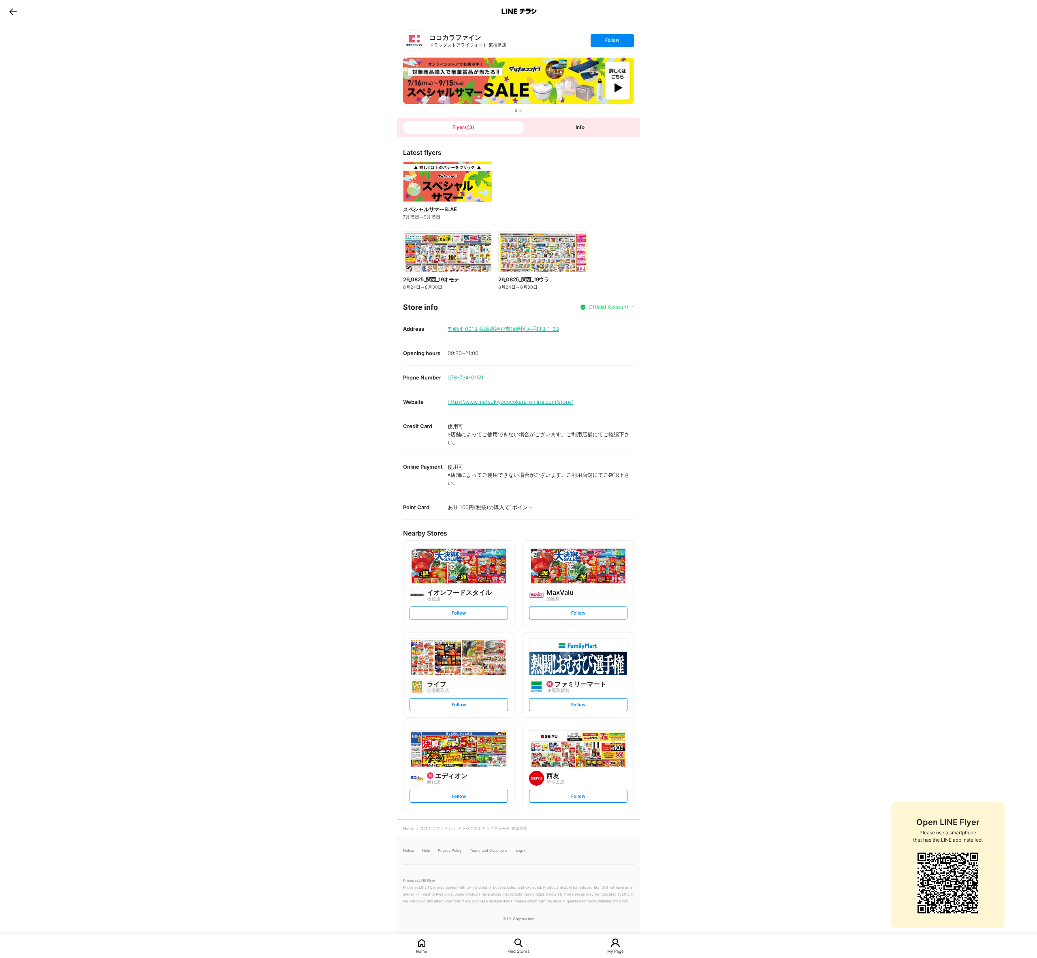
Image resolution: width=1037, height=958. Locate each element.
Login (520, 850)
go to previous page (13, 11)
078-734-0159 (465, 377)
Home (421, 951)
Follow (612, 42)
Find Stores (518, 951)
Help (426, 850)
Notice (408, 850)
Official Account (609, 307)
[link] (414, 40)
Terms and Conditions (489, 850)
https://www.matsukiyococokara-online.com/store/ (510, 402)
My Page (615, 951)
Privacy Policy (450, 850)
